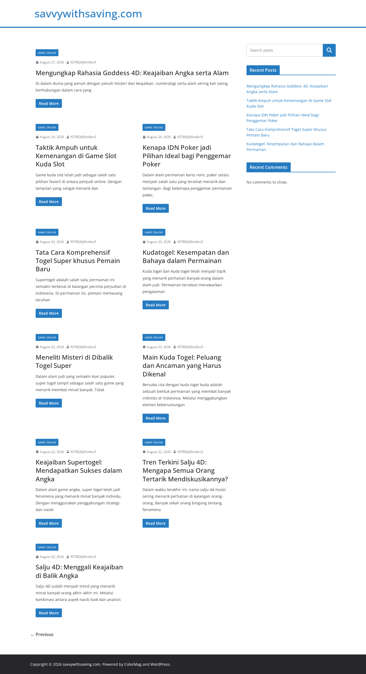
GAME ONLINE (47, 53)
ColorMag (132, 664)
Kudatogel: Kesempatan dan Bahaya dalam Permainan (186, 256)
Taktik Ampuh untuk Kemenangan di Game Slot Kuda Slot (76, 155)
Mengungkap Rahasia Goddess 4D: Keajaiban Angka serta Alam (132, 72)
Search (329, 50)
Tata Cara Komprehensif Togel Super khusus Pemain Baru (78, 260)
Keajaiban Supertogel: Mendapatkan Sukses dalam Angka (79, 470)
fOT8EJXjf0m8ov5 (83, 62)
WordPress (160, 664)
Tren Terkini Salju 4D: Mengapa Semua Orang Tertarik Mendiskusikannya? (185, 470)
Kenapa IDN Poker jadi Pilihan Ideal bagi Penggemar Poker (187, 155)
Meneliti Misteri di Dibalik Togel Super (74, 361)
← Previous (42, 634)
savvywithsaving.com (88, 13)
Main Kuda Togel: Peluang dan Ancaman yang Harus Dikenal (182, 365)
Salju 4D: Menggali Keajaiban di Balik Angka (79, 571)
